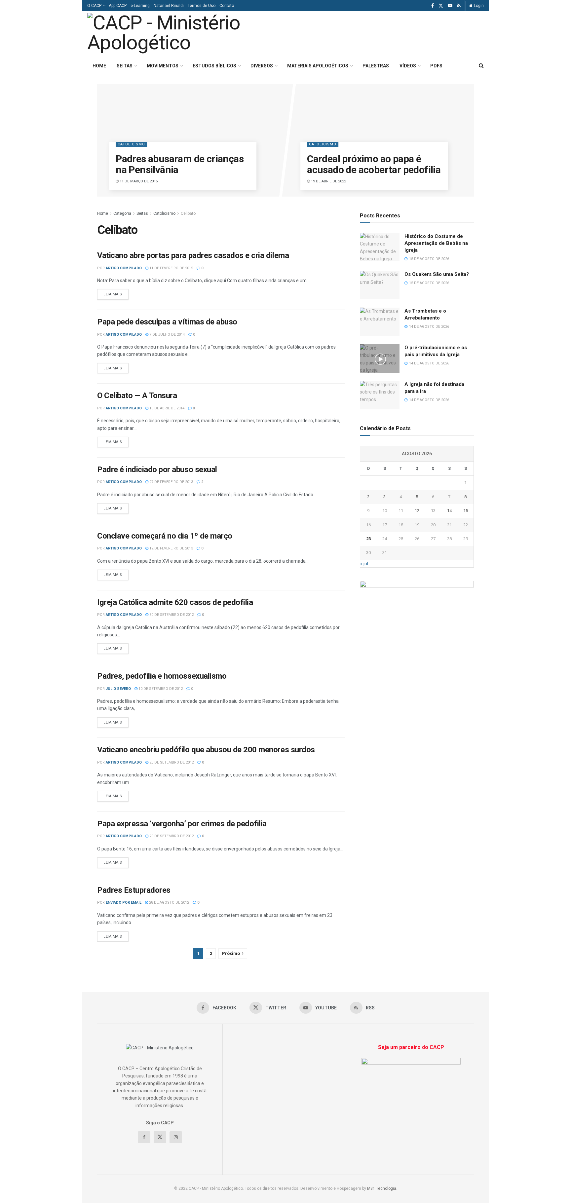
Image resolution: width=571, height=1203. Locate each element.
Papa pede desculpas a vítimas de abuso (167, 321)
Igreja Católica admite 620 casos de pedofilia (175, 602)
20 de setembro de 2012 (171, 762)
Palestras (375, 65)
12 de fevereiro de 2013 (170, 548)
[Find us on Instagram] (176, 1137)
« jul (364, 563)
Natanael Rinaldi (169, 5)
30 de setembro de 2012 (171, 615)
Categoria (122, 213)
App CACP (118, 5)
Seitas (125, 65)
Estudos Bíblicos (214, 65)
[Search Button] (481, 65)
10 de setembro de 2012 (160, 689)
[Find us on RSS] (459, 6)
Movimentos (162, 65)
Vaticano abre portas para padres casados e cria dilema (193, 255)
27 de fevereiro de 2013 (170, 482)
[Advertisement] (400, 33)
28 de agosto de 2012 (168, 902)
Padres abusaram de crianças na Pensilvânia (180, 164)
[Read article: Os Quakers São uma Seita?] (380, 285)
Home (99, 65)
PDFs (436, 65)
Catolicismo (131, 144)
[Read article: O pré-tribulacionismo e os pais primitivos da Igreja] (380, 358)
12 (417, 510)
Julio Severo (118, 689)
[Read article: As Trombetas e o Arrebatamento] (380, 322)
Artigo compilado (124, 268)
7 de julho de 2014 (166, 334)
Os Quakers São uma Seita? (436, 274)
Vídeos (408, 65)
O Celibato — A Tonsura (137, 395)
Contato (226, 5)
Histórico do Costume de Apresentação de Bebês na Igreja (436, 243)
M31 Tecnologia (381, 1188)
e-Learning (140, 5)
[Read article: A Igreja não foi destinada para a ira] (380, 395)
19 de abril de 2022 (328, 181)
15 (465, 510)
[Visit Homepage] (179, 34)
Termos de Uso (201, 5)
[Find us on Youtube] (450, 6)
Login (478, 5)
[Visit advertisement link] (417, 588)
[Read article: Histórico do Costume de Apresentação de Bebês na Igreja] (380, 247)
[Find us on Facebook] (432, 6)
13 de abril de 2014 (166, 408)
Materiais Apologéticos (317, 65)
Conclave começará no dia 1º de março (164, 536)
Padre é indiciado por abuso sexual (157, 469)
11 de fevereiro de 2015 (170, 268)
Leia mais (116, 294)
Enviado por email (123, 902)
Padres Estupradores (134, 890)
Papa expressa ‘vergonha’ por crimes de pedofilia (182, 823)
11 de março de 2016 (138, 181)
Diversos (261, 65)
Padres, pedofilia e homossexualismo (161, 676)
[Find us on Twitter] (440, 6)
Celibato (188, 213)
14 (449, 510)
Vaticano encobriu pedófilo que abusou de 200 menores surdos (206, 749)
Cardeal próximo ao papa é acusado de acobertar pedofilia (373, 164)
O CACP (94, 5)
